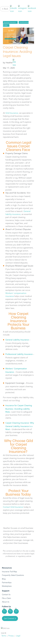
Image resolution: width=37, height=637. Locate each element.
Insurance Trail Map (9, 572)
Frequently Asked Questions (13, 575)
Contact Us (6, 595)
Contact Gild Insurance (13, 507)
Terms (3, 636)
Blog (4, 579)
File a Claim (6, 598)
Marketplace (7, 586)
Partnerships (6, 583)
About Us (5, 602)
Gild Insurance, (12, 113)
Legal (18, 636)
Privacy (11, 636)
